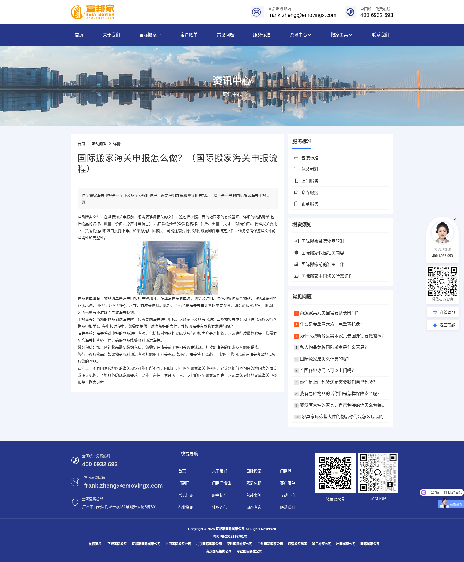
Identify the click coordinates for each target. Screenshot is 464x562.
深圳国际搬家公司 (239, 544)
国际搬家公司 (370, 544)
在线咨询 (447, 312)
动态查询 (253, 507)
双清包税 (253, 483)
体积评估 (219, 507)
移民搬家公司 (321, 544)
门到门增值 (221, 483)
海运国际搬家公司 (219, 551)
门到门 (184, 483)
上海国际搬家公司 (178, 544)
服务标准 (219, 495)
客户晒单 (287, 483)
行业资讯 (185, 507)
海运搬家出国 (297, 544)
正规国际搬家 (117, 544)
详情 (117, 144)
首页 (81, 144)
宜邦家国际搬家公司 (146, 544)
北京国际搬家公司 (209, 544)
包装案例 (253, 495)
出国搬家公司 (346, 544)
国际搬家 (190, 368)
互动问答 (99, 144)
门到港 (285, 471)
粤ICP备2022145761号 (230, 536)
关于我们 (219, 471)
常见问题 (185, 495)
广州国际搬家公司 (270, 544)
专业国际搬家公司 (249, 551)
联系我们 (287, 507)
